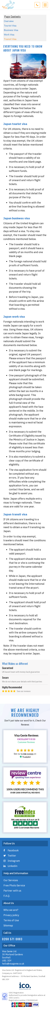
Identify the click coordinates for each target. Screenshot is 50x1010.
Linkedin (12, 866)
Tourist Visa (10, 25)
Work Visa (9, 34)
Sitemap (8, 925)
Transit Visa (10, 39)
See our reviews (24, 691)
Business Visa (11, 30)
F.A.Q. (6, 895)
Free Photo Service (14, 885)
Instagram (14, 860)
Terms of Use (11, 920)
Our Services (10, 880)
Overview (9, 21)
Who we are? (10, 910)
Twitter (12, 855)
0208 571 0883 (12, 939)
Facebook (13, 850)
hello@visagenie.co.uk (13, 963)
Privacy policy (11, 915)
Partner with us (12, 890)
